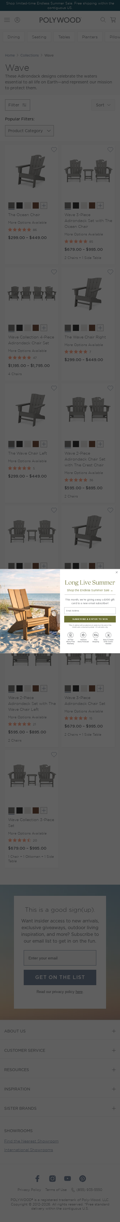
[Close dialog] (117, 572)
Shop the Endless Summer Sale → (90, 590)
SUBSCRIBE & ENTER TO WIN (90, 619)
